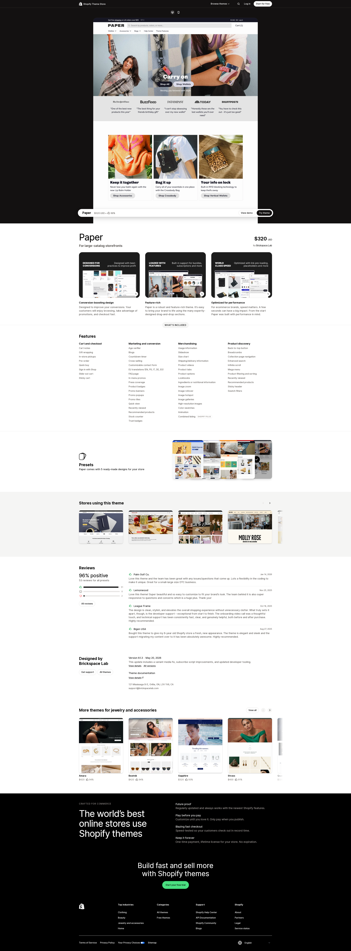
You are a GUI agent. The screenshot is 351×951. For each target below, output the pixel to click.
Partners (239, 917)
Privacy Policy (107, 942)
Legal (237, 923)
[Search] (238, 4)
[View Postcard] (205, 459)
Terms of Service (88, 942)
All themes (105, 672)
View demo (247, 212)
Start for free (263, 3)
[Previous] (263, 503)
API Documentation (206, 917)
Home (121, 928)
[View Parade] (222, 459)
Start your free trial (176, 885)
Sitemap (152, 942)
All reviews (87, 603)
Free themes (163, 917)
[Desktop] (172, 12)
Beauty (121, 917)
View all (252, 710)
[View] (101, 527)
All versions (150, 665)
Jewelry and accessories (131, 923)
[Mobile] (178, 12)
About (238, 912)
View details (135, 665)
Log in (247, 3)
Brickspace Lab (264, 245)
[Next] (270, 503)
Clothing (122, 912)
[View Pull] (187, 459)
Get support (87, 672)
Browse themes (219, 3)
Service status (242, 928)
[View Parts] (239, 459)
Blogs (199, 928)
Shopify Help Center (206, 912)
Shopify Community (206, 923)
